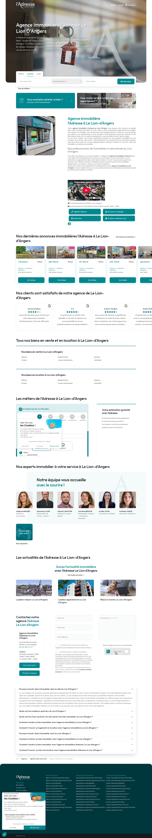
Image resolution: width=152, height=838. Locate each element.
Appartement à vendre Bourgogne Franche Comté (90, 780)
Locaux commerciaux (65, 360)
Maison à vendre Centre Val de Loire (56, 799)
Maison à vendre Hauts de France (55, 794)
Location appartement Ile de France (116, 796)
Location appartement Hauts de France (117, 794)
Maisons (24, 357)
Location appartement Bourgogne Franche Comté (120, 780)
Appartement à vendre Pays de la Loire (87, 804)
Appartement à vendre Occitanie (85, 802)
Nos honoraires (29, 665)
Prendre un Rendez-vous (116, 218)
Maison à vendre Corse (52, 810)
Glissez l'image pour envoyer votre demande (117, 645)
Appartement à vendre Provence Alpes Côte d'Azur (90, 807)
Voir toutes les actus (75, 575)
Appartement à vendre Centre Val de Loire (88, 799)
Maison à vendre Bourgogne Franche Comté (58, 780)
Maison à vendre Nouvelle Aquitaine (56, 788)
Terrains (24, 360)
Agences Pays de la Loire (38, 759)
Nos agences (20, 785)
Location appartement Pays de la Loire (117, 804)
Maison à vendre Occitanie (53, 802)
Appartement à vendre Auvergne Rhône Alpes (89, 778)
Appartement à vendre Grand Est (85, 791)
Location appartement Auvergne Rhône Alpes (119, 778)
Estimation (77, 218)
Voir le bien (31, 280)
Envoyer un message (115, 212)
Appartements (63, 357)
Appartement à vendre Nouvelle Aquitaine (88, 788)
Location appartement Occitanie (115, 802)
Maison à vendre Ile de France (54, 796)
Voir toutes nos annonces (125, 237)
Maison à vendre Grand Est (54, 791)
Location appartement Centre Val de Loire (118, 799)
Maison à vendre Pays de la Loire (55, 804)
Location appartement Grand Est (115, 791)
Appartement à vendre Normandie (86, 786)
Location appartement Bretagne (115, 783)
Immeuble (97, 360)
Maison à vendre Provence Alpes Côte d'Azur (59, 807)
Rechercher (125, 81)
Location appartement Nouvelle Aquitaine (118, 788)
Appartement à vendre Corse (84, 810)
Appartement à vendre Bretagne (85, 783)
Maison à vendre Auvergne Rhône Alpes (57, 778)
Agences (24, 759)
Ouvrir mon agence (21, 790)
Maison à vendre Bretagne (53, 783)
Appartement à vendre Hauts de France (87, 794)
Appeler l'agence (80, 212)
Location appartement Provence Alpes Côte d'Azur (120, 807)
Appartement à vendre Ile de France (86, 796)
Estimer (21, 74)
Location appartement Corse (114, 810)
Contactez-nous (20, 788)
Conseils (121, 5)
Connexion (131, 5)
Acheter (113, 5)
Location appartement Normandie (116, 786)
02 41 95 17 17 (26, 647)
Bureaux (97, 357)
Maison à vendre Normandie (54, 786)
